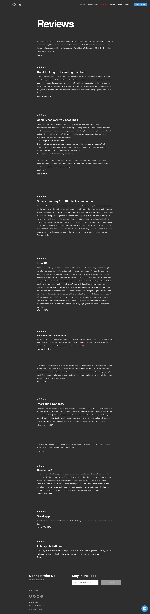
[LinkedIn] (41, 596)
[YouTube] (38, 596)
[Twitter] (34, 596)
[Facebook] (30, 596)
